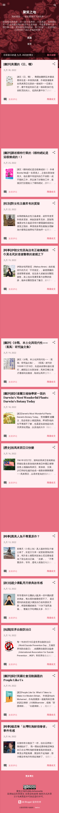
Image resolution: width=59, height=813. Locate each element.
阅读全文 (51, 99)
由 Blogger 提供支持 (31, 802)
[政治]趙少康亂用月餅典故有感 (23, 583)
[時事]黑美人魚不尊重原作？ (21, 536)
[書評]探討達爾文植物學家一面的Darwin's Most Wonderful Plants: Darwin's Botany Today (26, 397)
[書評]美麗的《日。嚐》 (18, 64)
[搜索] (55, 5)
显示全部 (51, 55)
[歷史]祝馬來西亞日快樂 (18, 447)
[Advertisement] (29, 126)
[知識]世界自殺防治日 (17, 629)
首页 (29, 44)
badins (37, 807)
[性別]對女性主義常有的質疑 (21, 203)
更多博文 (29, 776)
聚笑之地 (29, 12)
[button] (54, 64)
